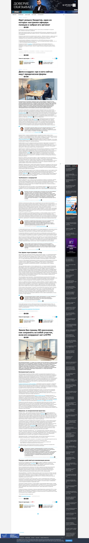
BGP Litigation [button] (30, 116)
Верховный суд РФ (36, 496)
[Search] (64, 15)
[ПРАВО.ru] (16, 12)
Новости (20, 17)
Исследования (40, 14)
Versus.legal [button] (43, 413)
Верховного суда (40, 400)
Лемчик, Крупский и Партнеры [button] (24, 139)
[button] (24, 27)
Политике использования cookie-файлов (23, 541)
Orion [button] (46, 187)
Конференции (20, 14)
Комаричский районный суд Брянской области (27, 383)
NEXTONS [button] (36, 119)
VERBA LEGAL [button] (25, 173)
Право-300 (14, 14)
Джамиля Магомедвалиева (27, 309)
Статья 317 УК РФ (23, 52)
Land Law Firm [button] (33, 463)
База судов (34, 14)
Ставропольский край (41, 52)
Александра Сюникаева (26, 496)
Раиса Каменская (36, 309)
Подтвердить (69, 540)
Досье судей (27, 14)
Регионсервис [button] (33, 425)
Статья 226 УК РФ (31, 52)
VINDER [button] (28, 152)
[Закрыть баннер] (18, 534)
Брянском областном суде (40, 395)
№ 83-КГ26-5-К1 (49, 400)
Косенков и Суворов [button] (22, 112)
